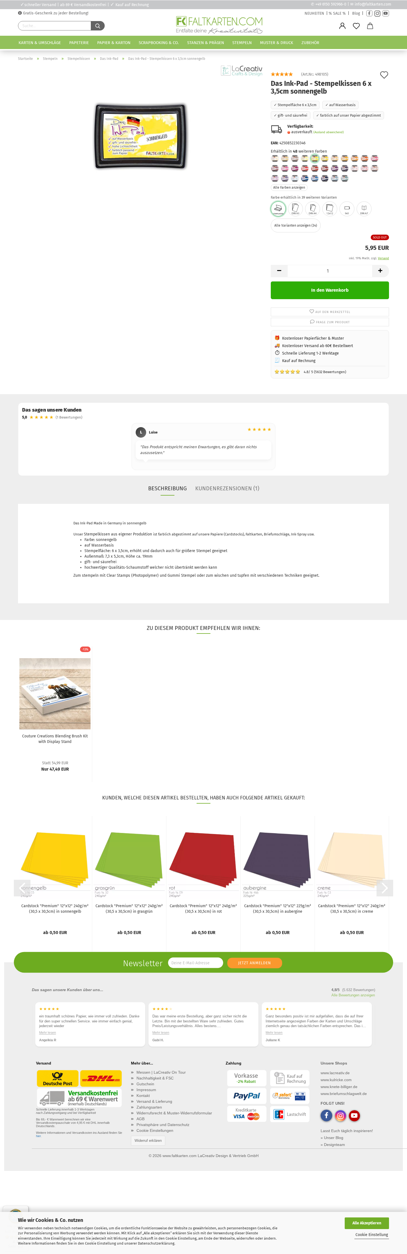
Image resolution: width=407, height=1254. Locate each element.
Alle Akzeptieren (366, 1223)
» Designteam (333, 1144)
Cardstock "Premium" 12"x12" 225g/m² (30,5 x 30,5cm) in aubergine (277, 909)
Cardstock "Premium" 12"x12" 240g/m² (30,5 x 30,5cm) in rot (203, 909)
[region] (203, 447)
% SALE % (337, 13)
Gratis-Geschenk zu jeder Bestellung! (55, 13)
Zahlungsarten (149, 1107)
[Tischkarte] (346, 208)
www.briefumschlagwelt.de (344, 1093)
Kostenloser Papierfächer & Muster (313, 338)
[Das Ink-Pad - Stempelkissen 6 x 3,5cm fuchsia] (374, 158)
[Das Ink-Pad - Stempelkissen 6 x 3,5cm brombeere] (295, 168)
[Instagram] (377, 13)
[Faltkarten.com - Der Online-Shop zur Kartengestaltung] (219, 26)
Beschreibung (167, 488)
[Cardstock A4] (312, 208)
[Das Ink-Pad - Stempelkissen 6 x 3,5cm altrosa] (374, 168)
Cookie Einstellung (372, 1234)
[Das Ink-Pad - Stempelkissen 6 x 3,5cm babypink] (355, 168)
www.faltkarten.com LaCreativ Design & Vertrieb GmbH (211, 1155)
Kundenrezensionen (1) (227, 488)
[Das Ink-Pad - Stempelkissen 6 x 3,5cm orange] (364, 158)
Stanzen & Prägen (205, 42)
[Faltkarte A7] (364, 208)
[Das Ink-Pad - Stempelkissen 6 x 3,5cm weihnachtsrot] (315, 168)
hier (38, 1136)
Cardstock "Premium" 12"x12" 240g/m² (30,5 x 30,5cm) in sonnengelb (55, 909)
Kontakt (143, 1095)
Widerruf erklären (148, 1140)
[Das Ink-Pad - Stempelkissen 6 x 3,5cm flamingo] (364, 168)
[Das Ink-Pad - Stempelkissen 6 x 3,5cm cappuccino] (285, 158)
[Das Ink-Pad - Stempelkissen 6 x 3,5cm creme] (275, 158)
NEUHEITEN (314, 13)
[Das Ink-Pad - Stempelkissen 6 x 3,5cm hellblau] (295, 178)
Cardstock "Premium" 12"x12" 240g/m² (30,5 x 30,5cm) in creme (351, 909)
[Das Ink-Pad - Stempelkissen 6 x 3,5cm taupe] (295, 158)
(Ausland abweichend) (328, 132)
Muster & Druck (276, 42)
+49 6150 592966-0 (330, 4)
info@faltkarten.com (373, 4)
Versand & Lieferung (154, 1101)
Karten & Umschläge (40, 42)
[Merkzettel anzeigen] (356, 26)
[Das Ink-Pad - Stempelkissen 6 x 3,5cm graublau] (335, 178)
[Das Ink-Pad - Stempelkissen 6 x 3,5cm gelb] (305, 158)
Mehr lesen (47, 1033)
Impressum (146, 1090)
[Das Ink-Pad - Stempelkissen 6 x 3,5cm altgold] (345, 158)
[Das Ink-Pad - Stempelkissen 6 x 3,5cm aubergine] (345, 168)
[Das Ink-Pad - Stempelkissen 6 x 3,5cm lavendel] (275, 178)
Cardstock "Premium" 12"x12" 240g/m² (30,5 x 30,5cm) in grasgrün (129, 909)
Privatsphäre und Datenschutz (162, 1124)
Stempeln (242, 42)
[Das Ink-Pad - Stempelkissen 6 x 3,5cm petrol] (345, 178)
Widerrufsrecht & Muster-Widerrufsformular (174, 1113)
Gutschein (145, 1084)
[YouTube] (385, 13)
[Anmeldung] (342, 26)
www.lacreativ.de (335, 1073)
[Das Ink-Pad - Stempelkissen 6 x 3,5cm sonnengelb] (140, 134)
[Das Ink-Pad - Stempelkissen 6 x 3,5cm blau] (305, 178)
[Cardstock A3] (295, 208)
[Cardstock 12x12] (329, 208)
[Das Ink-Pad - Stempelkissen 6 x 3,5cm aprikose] (335, 158)
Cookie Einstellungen (154, 1130)
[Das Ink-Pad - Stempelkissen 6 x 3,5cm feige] (335, 168)
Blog (356, 13)
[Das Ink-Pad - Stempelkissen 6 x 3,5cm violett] (285, 178)
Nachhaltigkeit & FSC (155, 1078)
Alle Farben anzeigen (289, 187)
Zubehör (310, 42)
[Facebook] (369, 13)
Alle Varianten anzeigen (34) (295, 225)
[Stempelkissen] (278, 208)
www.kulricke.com (336, 1080)
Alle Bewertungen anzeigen (353, 995)
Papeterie (79, 42)
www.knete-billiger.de (339, 1086)
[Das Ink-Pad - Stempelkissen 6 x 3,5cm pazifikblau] (315, 178)
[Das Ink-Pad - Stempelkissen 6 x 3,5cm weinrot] (325, 168)
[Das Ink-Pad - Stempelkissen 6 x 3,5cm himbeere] (275, 168)
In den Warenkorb (330, 290)
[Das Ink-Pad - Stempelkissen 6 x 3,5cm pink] (285, 168)
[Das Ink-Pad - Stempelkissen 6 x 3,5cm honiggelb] (325, 158)
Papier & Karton (113, 42)
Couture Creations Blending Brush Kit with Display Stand (55, 739)
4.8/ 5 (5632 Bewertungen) (310, 371)
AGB (140, 1119)
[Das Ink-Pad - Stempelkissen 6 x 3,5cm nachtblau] (325, 178)
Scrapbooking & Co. (159, 42)
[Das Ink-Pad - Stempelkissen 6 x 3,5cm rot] (305, 168)
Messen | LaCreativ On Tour (161, 1072)
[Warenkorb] (370, 26)
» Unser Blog (332, 1137)
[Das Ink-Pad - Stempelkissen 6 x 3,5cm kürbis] (355, 158)
